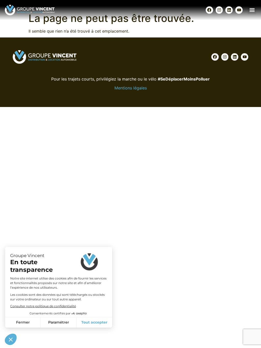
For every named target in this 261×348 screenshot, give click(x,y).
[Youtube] (239, 10)
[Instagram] (219, 10)
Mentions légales (130, 87)
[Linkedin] (229, 10)
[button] (252, 10)
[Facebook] (209, 10)
